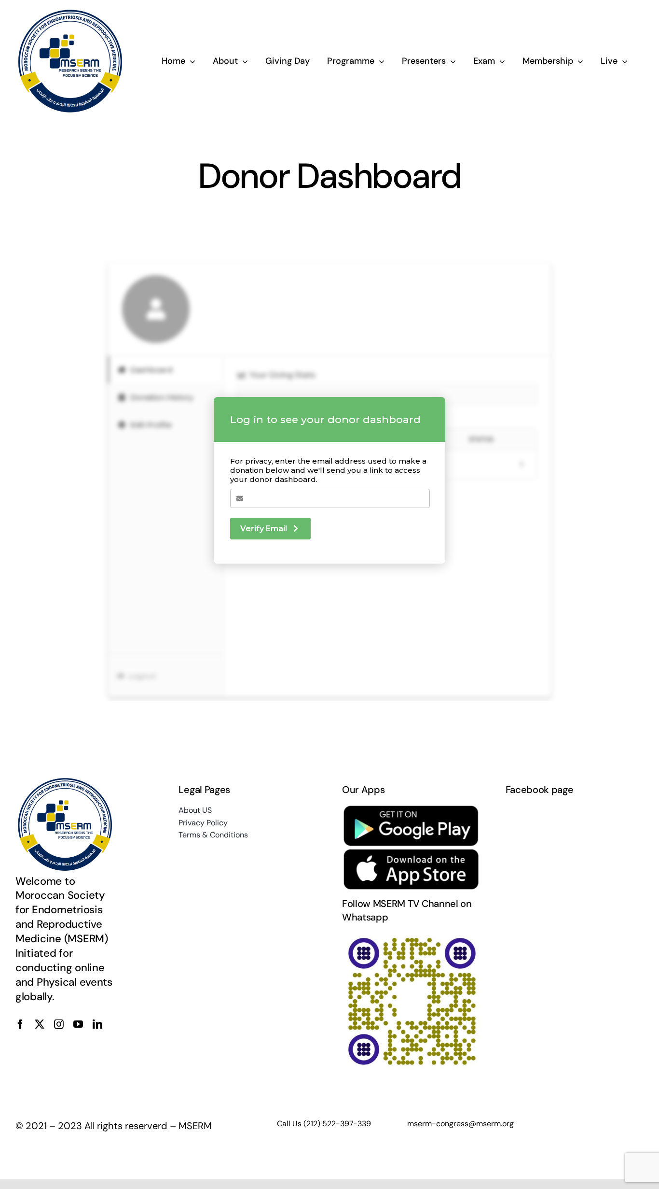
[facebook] (20, 1024)
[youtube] (78, 1024)
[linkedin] (97, 1024)
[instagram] (59, 1024)
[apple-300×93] (411, 853)
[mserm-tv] (411, 936)
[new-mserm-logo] (71, 13)
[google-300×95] (411, 809)
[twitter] (39, 1024)
